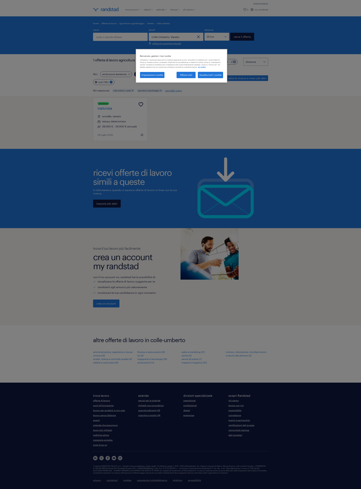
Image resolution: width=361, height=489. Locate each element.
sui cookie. (202, 67)
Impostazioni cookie (152, 75)
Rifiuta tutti (186, 75)
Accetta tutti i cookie (210, 75)
